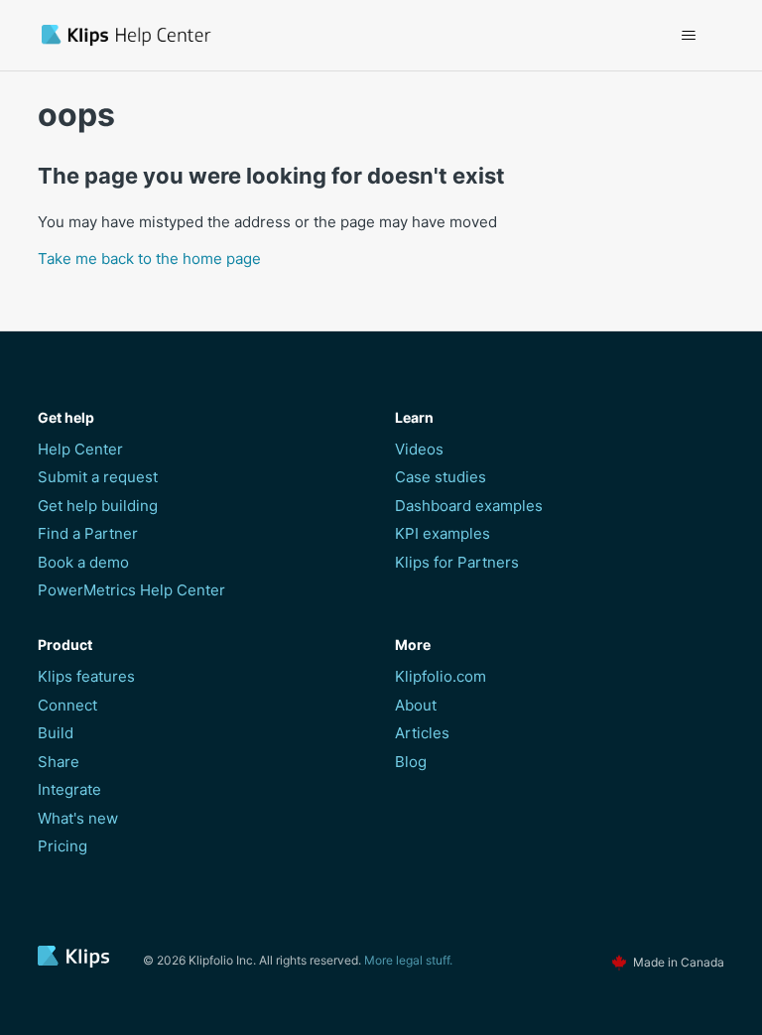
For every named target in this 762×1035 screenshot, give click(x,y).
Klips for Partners (457, 562)
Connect (67, 705)
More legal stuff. (408, 960)
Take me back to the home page (149, 258)
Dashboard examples (469, 505)
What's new (78, 818)
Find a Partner (88, 533)
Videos (419, 449)
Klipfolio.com (440, 676)
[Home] (240, 35)
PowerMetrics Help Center (131, 590)
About (416, 705)
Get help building (98, 505)
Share (58, 761)
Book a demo (83, 562)
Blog (411, 761)
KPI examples (442, 533)
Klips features (86, 676)
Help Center (80, 449)
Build (55, 732)
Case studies (440, 476)
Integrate (69, 789)
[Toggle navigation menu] (689, 36)
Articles (422, 732)
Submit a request (98, 476)
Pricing (62, 846)
